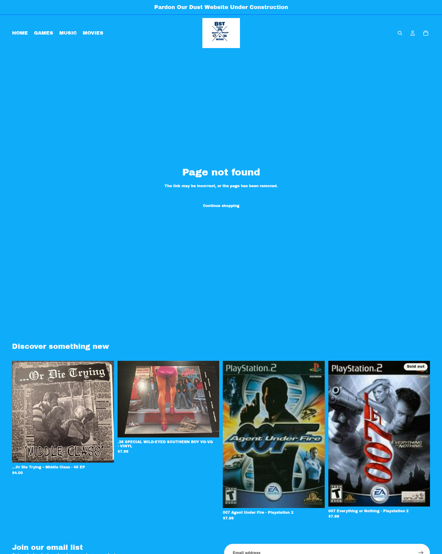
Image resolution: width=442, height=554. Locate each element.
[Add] (104, 453)
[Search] (400, 33)
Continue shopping (221, 206)
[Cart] (425, 33)
